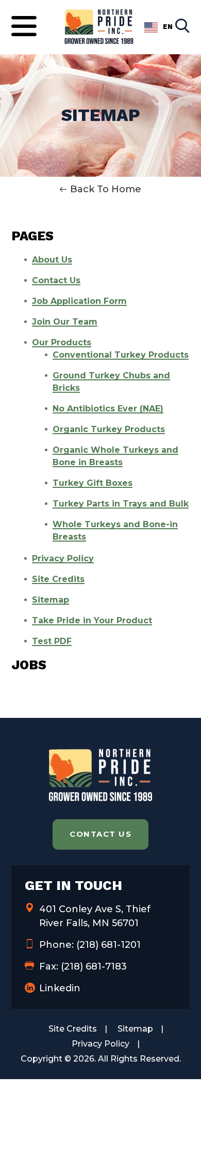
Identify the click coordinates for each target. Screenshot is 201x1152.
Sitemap (50, 600)
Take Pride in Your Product (92, 620)
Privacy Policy (63, 558)
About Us (52, 260)
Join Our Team (64, 322)
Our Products (61, 342)
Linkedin (59, 988)
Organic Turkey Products (109, 429)
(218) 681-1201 (108, 944)
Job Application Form (79, 301)
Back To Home (105, 189)
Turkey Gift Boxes (92, 483)
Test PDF (52, 641)
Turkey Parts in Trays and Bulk (121, 504)
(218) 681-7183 (94, 966)
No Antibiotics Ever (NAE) (108, 408)
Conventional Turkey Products (121, 355)
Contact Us (56, 280)
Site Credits (58, 579)
